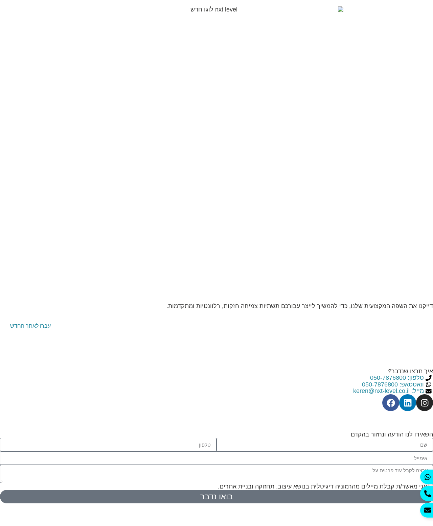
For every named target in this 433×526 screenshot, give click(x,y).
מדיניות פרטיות (368, 414)
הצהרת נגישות (414, 414)
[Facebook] (390, 402)
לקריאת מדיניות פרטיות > (183, 486)
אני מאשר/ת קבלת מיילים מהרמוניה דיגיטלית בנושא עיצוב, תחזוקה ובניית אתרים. (288, 486)
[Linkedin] (407, 402)
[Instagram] (424, 402)
